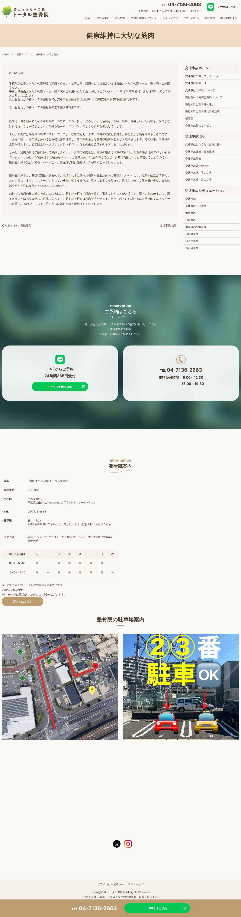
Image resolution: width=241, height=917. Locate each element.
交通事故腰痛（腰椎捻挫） (201, 151)
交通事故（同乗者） (197, 205)
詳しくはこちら (22, 601)
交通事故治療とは (195, 83)
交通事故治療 (168, 225)
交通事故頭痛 (193, 158)
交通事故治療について (144, 17)
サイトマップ (136, 884)
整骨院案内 (103, 17)
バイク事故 (191, 241)
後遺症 (189, 118)
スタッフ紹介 (170, 17)
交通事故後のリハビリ (198, 125)
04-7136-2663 (184, 4)
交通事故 (190, 198)
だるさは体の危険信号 (18, 225)
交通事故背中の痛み (197, 165)
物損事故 (190, 212)
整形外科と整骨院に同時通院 (202, 111)
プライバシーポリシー (110, 884)
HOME (87, 17)
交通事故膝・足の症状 (198, 179)
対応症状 (120, 17)
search (236, 18)
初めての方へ (191, 17)
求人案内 (225, 17)
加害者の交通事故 (195, 226)
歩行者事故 (191, 248)
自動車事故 (191, 233)
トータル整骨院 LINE (60, 386)
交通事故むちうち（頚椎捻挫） (203, 144)
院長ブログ (22, 54)
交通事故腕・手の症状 (198, 172)
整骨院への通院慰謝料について (203, 97)
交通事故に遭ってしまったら (202, 76)
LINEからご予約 (157, 908)
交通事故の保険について (199, 90)
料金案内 (209, 17)
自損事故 (190, 219)
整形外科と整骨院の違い (199, 104)
